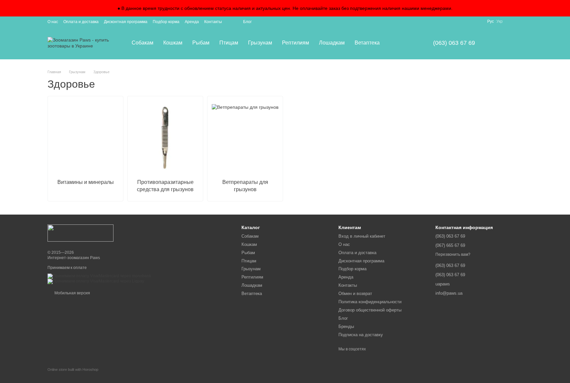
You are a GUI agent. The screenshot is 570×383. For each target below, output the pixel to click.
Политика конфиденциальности (369, 301)
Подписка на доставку (360, 334)
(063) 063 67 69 (454, 43)
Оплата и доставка (81, 21)
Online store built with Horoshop (73, 369)
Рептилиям (295, 42)
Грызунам (260, 42)
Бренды (346, 326)
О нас (53, 21)
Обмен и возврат (355, 293)
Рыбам (200, 42)
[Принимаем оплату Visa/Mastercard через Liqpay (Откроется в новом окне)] (96, 281)
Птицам (228, 42)
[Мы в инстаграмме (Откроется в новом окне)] (512, 21)
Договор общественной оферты (369, 310)
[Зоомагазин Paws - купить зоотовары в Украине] (80, 232)
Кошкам (172, 42)
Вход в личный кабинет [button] (361, 236)
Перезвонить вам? (452, 254)
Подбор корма (166, 21)
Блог (247, 21)
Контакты (213, 21)
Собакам (142, 42)
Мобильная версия (71, 293)
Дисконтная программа (125, 21)
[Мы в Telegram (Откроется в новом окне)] (519, 21)
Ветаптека (367, 42)
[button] (565, 8)
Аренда (192, 21)
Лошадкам (332, 42)
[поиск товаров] (396, 43)
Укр (499, 21)
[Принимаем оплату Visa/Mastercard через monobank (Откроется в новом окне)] (99, 276)
